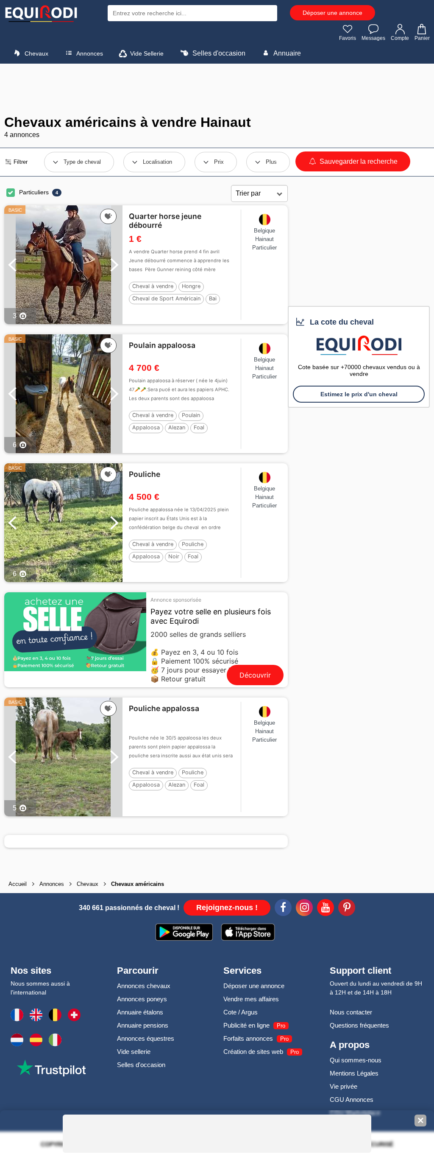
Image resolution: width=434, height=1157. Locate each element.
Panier (422, 38)
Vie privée (343, 1086)
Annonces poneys (142, 999)
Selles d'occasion (218, 53)
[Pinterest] (346, 908)
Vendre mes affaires (251, 999)
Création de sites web (253, 1051)
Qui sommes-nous (355, 1060)
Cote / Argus (240, 1012)
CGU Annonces (351, 1099)
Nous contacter (351, 1012)
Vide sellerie (133, 1051)
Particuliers (34, 192)
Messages (373, 38)
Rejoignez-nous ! (227, 907)
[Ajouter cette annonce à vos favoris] (108, 216)
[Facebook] (283, 908)
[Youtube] (325, 908)
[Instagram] (304, 908)
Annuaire (286, 53)
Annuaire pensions (142, 1025)
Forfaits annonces (248, 1038)
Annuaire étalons (140, 1012)
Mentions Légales (354, 1073)
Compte (400, 38)
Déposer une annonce (332, 12)
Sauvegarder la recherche (358, 161)
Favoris (347, 38)
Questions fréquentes (359, 1025)
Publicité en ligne (246, 1025)
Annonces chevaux (143, 985)
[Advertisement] (217, 89)
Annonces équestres (145, 1038)
